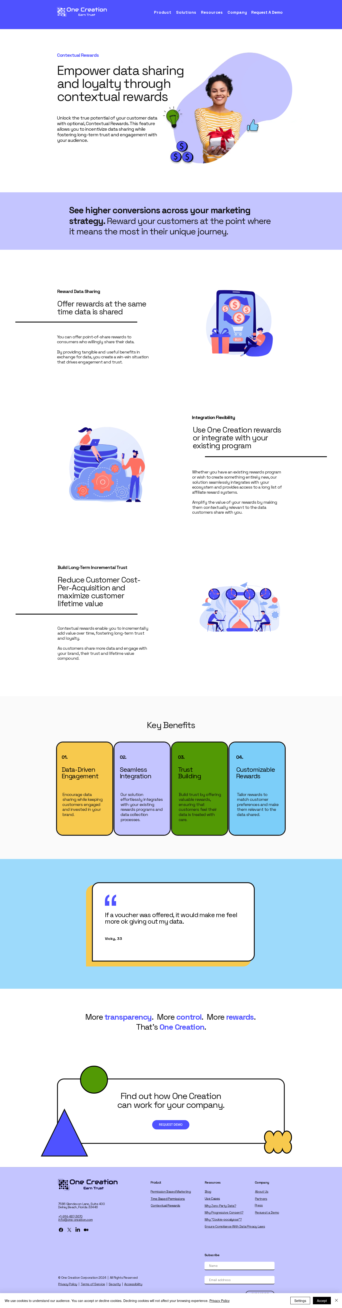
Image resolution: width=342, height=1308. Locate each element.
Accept (322, 1300)
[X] (69, 1230)
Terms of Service (93, 1284)
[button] (164, 12)
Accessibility (133, 1284)
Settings (300, 1300)
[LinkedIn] (77, 1230)
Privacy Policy (67, 1284)
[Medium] (86, 1230)
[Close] (336, 1300)
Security (115, 1284)
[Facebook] (61, 1230)
